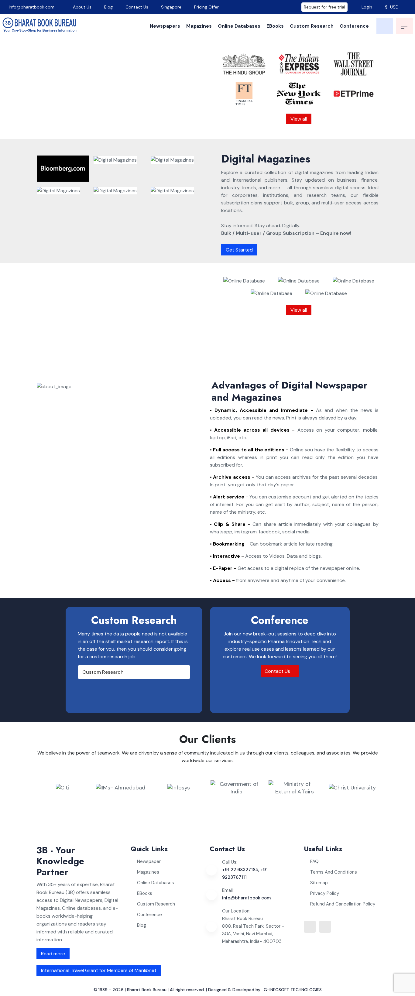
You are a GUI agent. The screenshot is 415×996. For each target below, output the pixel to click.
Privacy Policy (324, 893)
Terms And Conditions (333, 872)
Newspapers (165, 26)
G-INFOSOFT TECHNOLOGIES (293, 989)
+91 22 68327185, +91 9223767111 (245, 873)
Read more (53, 953)
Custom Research (312, 26)
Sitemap (319, 883)
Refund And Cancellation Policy (342, 904)
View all (298, 119)
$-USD (392, 7)
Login (366, 7)
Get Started (239, 250)
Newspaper (149, 861)
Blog (108, 7)
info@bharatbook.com (31, 7)
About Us (82, 7)
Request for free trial (324, 7)
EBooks (275, 26)
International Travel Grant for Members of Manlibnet (98, 970)
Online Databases (239, 26)
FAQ (314, 861)
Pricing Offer (206, 7)
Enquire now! (151, 126)
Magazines (199, 26)
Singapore (171, 7)
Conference (354, 26)
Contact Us (136, 7)
